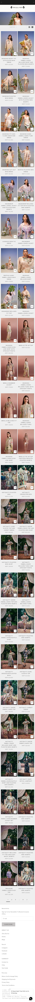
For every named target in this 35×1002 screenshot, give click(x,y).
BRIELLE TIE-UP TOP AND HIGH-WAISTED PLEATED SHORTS (26, 458)
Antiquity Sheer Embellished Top (25, 742)
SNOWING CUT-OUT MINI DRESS (9, 170)
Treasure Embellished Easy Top (9, 890)
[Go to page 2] (27, 900)
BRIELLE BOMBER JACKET (9, 384)
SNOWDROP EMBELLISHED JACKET (26, 242)
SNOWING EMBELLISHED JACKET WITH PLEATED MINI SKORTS (26, 99)
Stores (4, 936)
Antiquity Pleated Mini (9, 493)
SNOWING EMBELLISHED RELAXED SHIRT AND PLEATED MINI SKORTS (26, 61)
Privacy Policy (5, 982)
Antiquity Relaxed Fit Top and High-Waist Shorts (9, 854)
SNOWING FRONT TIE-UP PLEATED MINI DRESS (9, 60)
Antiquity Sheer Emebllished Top (9, 708)
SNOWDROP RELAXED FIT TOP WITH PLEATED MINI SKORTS (26, 205)
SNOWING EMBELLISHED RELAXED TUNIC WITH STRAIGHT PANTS (26, 385)
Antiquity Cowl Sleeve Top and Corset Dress (9, 528)
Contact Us (5, 962)
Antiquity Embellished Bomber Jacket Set (9, 818)
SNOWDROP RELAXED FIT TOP (9, 312)
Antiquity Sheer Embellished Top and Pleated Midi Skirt (26, 528)
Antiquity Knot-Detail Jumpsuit (26, 780)
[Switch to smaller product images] (32, 27)
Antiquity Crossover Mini (26, 493)
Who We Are (5, 933)
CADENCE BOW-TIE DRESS (9, 242)
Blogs (3, 939)
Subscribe (8, 924)
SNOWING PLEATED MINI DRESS (9, 97)
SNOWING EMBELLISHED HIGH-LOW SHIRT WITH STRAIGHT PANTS (9, 348)
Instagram (5, 948)
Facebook (4, 951)
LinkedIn (4, 954)
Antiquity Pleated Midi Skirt (9, 563)
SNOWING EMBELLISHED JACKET (26, 312)
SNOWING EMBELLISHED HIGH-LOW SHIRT (9, 458)
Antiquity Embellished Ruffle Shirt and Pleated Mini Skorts (9, 782)
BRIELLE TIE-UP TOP (26, 345)
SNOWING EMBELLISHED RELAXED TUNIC (26, 422)
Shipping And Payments (8, 979)
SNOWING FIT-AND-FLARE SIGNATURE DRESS (9, 135)
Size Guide (5, 968)
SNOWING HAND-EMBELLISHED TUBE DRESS (26, 135)
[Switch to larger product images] (29, 27)
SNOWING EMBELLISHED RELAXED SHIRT (25, 277)
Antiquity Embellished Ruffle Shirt (9, 637)
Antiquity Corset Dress (26, 708)
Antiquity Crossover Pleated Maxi (9, 673)
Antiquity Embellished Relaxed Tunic (26, 601)
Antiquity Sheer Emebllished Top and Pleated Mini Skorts (9, 601)
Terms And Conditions (8, 985)
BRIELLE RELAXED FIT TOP (9, 421)
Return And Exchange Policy (10, 976)
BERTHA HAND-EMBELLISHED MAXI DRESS (9, 277)
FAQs (3, 965)
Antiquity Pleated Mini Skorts (26, 636)
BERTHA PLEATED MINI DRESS (26, 170)
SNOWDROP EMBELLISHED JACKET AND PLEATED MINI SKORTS (9, 206)
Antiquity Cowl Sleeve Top (26, 672)
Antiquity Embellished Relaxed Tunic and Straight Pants (26, 565)
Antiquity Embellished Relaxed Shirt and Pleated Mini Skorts (9, 744)
